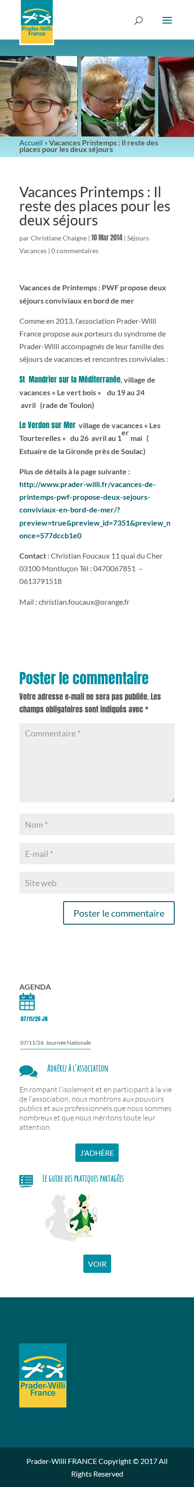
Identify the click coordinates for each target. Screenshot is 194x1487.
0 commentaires (74, 251)
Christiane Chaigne (59, 238)
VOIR (97, 1263)
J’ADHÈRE (97, 1152)
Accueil (31, 142)
